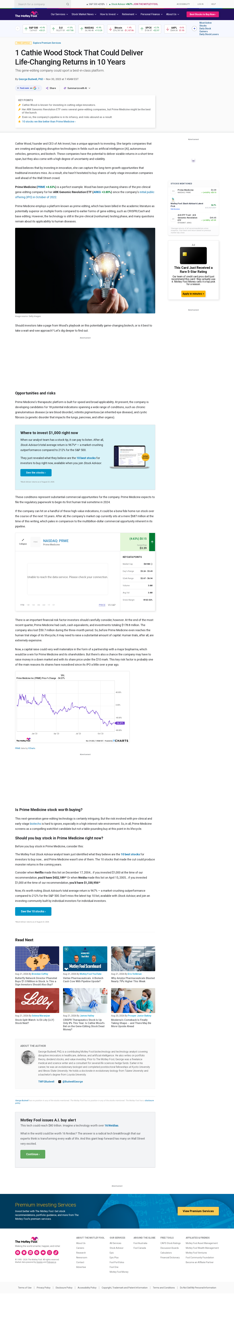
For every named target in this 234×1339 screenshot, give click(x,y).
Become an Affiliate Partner (200, 1262)
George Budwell (21, 1100)
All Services (115, 1243)
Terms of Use (25, 1287)
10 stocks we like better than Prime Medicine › (49, 121)
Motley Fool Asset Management (202, 1243)
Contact (80, 1262)
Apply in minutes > (193, 293)
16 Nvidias (111, 1125)
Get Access (175, 209)
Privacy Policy (43, 1287)
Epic (112, 1252)
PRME (41, 187)
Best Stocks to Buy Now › (203, 14)
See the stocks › (36, 472)
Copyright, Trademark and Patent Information (125, 1287)
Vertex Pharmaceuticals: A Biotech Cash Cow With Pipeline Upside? (83, 980)
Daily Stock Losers (209, 34)
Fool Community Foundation (200, 1257)
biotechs (35, 823)
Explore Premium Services (47, 43)
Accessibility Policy (87, 1287)
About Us (80, 1243)
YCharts (31, 748)
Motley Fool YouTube (90, 974)
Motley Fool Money (119, 1272)
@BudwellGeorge (73, 1081)
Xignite (39, 1262)
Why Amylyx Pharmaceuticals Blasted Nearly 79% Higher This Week (133, 980)
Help (213, 4)
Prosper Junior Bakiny (139, 1015)
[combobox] (42, 4)
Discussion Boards (169, 1248)
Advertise (81, 1267)
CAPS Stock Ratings (170, 1243)
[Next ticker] (194, 28)
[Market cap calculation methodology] (151, 564)
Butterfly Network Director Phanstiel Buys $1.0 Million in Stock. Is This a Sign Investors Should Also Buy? (36, 981)
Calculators (166, 1252)
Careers (80, 1248)
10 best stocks (86, 458)
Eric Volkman (135, 974)
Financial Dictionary (170, 1257)
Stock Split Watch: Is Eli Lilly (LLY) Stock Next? (34, 1021)
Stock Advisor (117, 1248)
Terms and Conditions (164, 1287)
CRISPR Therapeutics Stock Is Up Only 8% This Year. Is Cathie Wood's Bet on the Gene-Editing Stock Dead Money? (84, 1024)
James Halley (87, 1015)
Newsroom (81, 1257)
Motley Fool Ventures (196, 1252)
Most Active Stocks (205, 24)
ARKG (97, 192)
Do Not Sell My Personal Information (198, 1287)
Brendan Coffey (40, 974)
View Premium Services (198, 1211)
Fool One (114, 1267)
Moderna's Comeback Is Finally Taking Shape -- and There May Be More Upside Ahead (131, 1023)
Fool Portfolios (117, 1262)
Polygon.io (51, 1262)
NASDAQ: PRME (56, 541)
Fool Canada (140, 1248)
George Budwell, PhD (31, 79)
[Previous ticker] (17, 28)
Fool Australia (140, 1243)
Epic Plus (114, 1257)
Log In (200, 4)
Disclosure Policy (64, 1287)
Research (81, 1252)
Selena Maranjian (41, 1015)
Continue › (32, 1154)
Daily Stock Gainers (205, 30)
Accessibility (183, 4)
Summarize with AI (77, 88)
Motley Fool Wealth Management (202, 1248)
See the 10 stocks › (33, 911)
